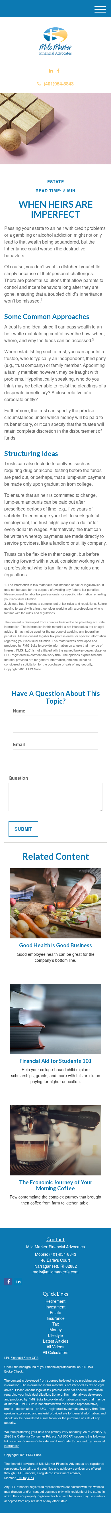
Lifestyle (55, 1335)
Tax (55, 1324)
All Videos (55, 1346)
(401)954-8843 (59, 83)
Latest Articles (55, 1341)
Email (19, 744)
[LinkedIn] (51, 71)
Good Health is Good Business (55, 945)
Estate (55, 1312)
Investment (55, 1307)
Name (19, 711)
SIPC (30, 1477)
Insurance (56, 1318)
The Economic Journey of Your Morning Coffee (55, 1185)
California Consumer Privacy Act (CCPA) (45, 1436)
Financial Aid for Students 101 (56, 1061)
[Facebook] (58, 71)
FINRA (21, 1477)
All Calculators (55, 1352)
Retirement (55, 1301)
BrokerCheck (13, 1371)
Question (18, 778)
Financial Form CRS (24, 1357)
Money (56, 1329)
